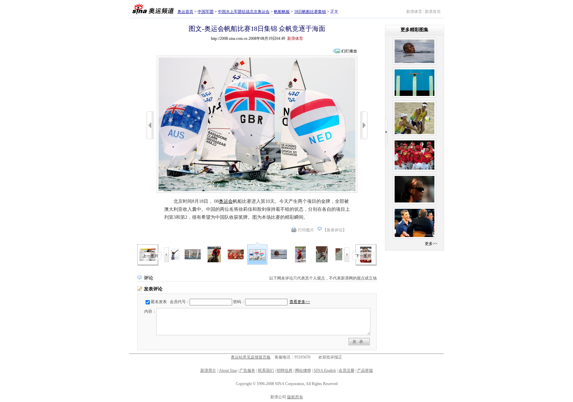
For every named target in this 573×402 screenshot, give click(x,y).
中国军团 (206, 11)
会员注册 (346, 370)
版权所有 (295, 397)
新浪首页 (433, 11)
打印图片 (306, 230)
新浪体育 (414, 11)
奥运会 (226, 201)
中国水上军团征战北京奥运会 (244, 11)
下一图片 (363, 256)
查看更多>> (299, 301)
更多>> (431, 243)
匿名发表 (159, 301)
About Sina (228, 370)
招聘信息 (284, 370)
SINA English (325, 370)
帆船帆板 (282, 11)
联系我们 (266, 370)
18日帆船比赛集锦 (310, 11)
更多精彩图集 (414, 29)
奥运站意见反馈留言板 (251, 357)
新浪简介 (208, 370)
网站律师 (303, 370)
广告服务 (247, 370)
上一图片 (151, 256)
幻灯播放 (349, 51)
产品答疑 (365, 370)
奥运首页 (185, 11)
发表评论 (335, 230)
